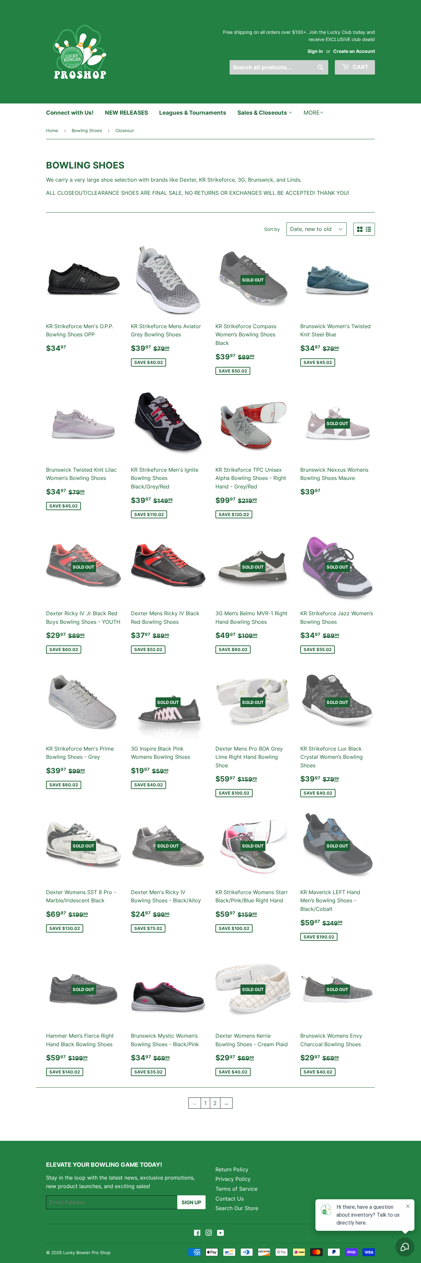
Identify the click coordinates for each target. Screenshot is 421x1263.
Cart (359, 67)
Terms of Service (236, 1188)
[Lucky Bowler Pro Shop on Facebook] (197, 1233)
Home (52, 130)
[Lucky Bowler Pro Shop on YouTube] (220, 1233)
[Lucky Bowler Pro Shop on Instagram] (209, 1233)
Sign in (315, 51)
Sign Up (191, 1202)
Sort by (272, 229)
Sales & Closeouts (262, 112)
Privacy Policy (233, 1179)
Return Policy (231, 1169)
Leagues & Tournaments (192, 112)
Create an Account (354, 51)
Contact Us (229, 1198)
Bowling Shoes (87, 130)
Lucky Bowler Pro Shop (87, 1252)
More (312, 112)
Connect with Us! (70, 112)
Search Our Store (236, 1208)
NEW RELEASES (126, 112)
